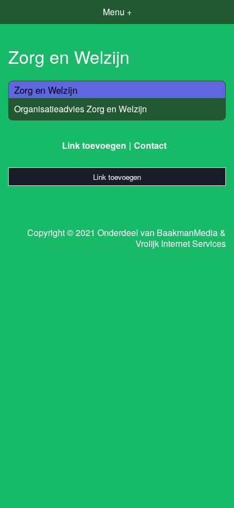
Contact (150, 145)
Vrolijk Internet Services (181, 243)
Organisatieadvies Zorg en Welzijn (80, 108)
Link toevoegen (94, 145)
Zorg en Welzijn (45, 89)
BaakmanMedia (187, 232)
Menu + (117, 11)
